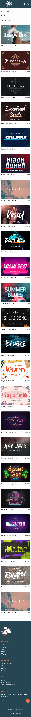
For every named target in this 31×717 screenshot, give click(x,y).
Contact (3, 670)
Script (3, 652)
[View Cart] (23, 3)
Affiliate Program (6, 664)
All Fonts (4, 645)
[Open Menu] (2, 3)
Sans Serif (4, 647)
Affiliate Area (5, 666)
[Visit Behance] (14, 713)
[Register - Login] (28, 3)
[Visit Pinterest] (20, 713)
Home (3, 11)
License (3, 668)
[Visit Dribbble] (17, 713)
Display (3, 654)
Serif (2, 649)
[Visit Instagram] (11, 713)
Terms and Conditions (8, 685)
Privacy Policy (5, 682)
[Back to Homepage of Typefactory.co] (13, 4)
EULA (3, 680)
